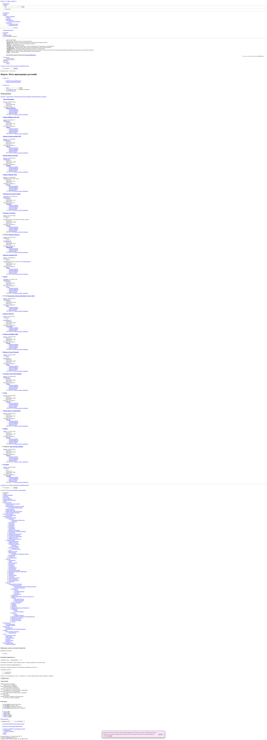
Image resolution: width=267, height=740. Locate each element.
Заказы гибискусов (10, 510)
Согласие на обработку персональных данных (14, 728)
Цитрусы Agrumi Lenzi (10, 255)
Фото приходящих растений (12, 512)
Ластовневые (12, 532)
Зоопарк (5, 630)
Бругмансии (12, 525)
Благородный (17, 594)
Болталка (8, 639)
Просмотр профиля (13, 109)
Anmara (5, 120)
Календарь (8, 19)
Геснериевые (12, 529)
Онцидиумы (12, 564)
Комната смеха (9, 640)
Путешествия (9, 627)
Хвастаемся (11, 581)
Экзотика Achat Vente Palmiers (12, 374)
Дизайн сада (12, 556)
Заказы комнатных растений (13, 503)
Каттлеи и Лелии (13, 562)
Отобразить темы (12, 89)
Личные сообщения (8, 495)
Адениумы (11, 524)
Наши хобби (9, 636)
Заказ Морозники (8, 99)
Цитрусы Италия (8, 313)
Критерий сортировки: (6, 664)
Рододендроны (15, 546)
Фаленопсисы (12, 560)
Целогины (11, 574)
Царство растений (7, 516)
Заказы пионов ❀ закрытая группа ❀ (15, 506)
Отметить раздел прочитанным (13, 80)
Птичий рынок (12, 632)
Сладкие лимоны (18, 601)
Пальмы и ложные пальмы (15, 534)
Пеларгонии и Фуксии (14, 535)
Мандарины (14, 589)
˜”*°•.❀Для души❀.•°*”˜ (9, 731)
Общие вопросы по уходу (15, 539)
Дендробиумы (12, 569)
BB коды (5, 711)
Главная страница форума (9, 500)
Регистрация (6, 3)
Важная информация (8, 642)
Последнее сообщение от (26, 96)
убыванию (7, 673)
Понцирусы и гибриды (17, 617)
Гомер (5, 393)
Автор (7, 96)
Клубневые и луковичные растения (17, 531)
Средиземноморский (19, 591)
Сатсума (16, 590)
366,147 (8, 63)
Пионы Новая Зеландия (10, 155)
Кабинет (5, 493)
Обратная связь (7, 730)
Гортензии (14, 545)
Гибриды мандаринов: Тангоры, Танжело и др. (23, 596)
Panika (4, 316)
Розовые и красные (19, 611)
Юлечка (5, 102)
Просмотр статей (13, 113)
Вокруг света (6, 626)
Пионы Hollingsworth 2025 (11, 117)
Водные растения (13, 551)
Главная (5, 14)
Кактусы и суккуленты (14, 530)
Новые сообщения (10, 16)
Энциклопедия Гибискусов (18, 520)
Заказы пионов (9, 505)
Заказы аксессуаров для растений (14, 511)
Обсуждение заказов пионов (15, 507)
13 (11, 220)
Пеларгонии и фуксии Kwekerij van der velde (20, 296)
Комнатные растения (11, 517)
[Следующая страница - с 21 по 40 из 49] (13, 66)
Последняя (19, 66)
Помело (13, 612)
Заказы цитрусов (10, 509)
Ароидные (11, 526)
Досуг (4, 634)
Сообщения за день (13, 24)
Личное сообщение (13, 112)
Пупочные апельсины (19, 587)
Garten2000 (6, 196)
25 (11, 359)
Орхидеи (8, 559)
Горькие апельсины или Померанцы (20, 607)
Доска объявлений (10, 624)
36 (11, 242)
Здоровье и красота (10, 625)
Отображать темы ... (5, 660)
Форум (5, 15)
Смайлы (5, 713)
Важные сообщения (11, 644)
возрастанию (8, 672)
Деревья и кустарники (14, 544)
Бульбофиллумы (13, 567)
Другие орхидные (13, 579)
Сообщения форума (13, 110)
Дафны (5, 428)
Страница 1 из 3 (4, 66)
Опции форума (9, 20)
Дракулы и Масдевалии (14, 570)
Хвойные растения (13, 542)
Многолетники (12, 552)
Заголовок (3, 96)
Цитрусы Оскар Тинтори (11, 352)
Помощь (5, 4)
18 (11, 321)
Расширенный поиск (8, 30)
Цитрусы (8, 582)
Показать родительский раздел (13, 82)
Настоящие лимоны (19, 599)
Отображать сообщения (23, 89)
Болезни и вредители (14, 580)
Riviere (5, 276)
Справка (8, 17)
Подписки (5, 496)
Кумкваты (14, 605)
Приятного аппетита (11, 635)
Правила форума (10, 58)
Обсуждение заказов (8, 514)
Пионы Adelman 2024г (10, 174)
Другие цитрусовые (16, 620)
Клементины (15, 595)
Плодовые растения (13, 547)
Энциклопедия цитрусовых (15, 584)
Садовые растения (10, 540)
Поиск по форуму (7, 498)
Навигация (8, 22)
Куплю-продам (6, 622)
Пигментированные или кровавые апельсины (25, 586)
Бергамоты (14, 606)
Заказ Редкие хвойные (16, 446)
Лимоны (14, 597)
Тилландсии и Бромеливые (15, 536)
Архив (4, 732)
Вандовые (11, 565)
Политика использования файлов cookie (12, 726)
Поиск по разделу (6, 85)
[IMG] (4, 714)
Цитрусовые (12, 522)
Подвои (13, 621)
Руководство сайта (13, 25)
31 (11, 262)
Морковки (11, 572)
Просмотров (17, 96)
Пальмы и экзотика (9, 213)
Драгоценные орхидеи (14, 577)
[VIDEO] (5, 715)
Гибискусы (11, 519)
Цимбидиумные (13, 575)
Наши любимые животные (12, 631)
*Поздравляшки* (10, 637)
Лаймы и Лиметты (16, 602)
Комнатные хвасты (13, 537)
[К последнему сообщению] (21, 114)
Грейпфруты (15, 609)
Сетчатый (16, 592)
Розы (10, 550)
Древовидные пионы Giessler (12, 194)
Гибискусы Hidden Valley (10, 334)
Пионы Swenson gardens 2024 (12, 136)
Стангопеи (11, 576)
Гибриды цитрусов (16, 619)
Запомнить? (8, 9)
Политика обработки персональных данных (13, 723)
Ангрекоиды (12, 566)
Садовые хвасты (13, 557)
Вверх (24, 490)
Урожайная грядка (16, 549)
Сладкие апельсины (16, 585)
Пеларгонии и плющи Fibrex (12, 411)
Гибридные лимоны (19, 600)
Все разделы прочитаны (14, 21)
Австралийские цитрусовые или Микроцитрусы (23, 616)
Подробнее (110, 735)
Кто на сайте (6, 497)
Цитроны (14, 604)
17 (11, 471)
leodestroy (5, 59)
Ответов (11, 96)
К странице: (6, 68)
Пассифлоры (12, 527)
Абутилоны (14, 521)
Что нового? (6, 12)
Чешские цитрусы (14, 234)
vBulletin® (8, 737)
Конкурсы (8, 641)
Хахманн (6, 464)
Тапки (10, 561)
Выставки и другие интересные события (15, 629)
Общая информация (13, 541)
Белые (15, 610)
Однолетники (12, 555)
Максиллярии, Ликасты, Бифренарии (18, 571)
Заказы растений (7, 35)
